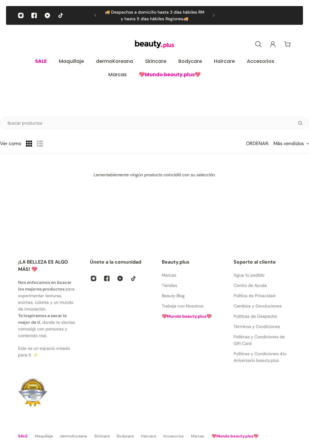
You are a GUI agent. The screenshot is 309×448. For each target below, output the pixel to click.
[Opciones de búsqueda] (302, 123)
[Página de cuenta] (273, 44)
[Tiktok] (60, 15)
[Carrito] (287, 44)
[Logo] (154, 44)
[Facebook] (34, 15)
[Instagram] (20, 15)
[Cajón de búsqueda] (258, 44)
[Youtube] (47, 15)
